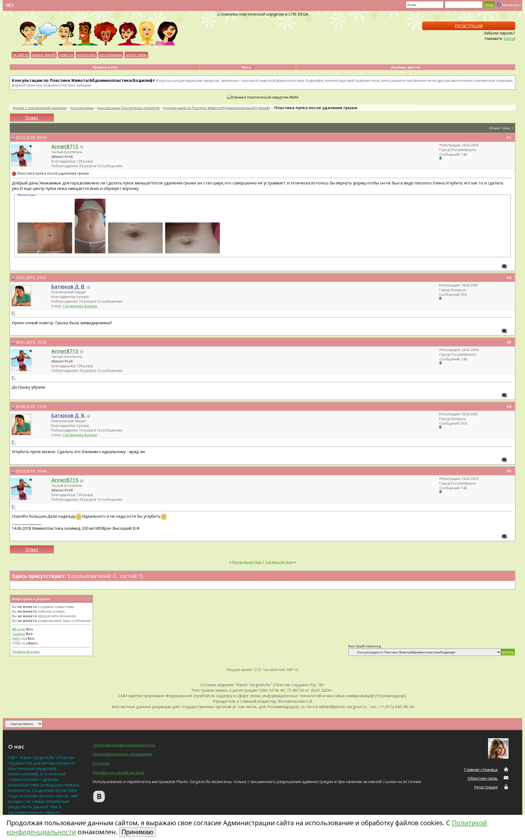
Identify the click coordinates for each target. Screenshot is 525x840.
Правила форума (26, 651)
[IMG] (16, 638)
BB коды (18, 629)
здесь (508, 38)
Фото (246, 67)
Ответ (32, 118)
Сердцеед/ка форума (80, 306)
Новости (66, 55)
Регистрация (469, 25)
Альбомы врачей (405, 67)
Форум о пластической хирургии (40, 108)
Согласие (101, 763)
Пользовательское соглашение (122, 754)
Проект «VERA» (136, 55)
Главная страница (481, 769)
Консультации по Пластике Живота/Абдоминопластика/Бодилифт (216, 108)
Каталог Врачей (44, 55)
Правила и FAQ (104, 67)
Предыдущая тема (247, 562)
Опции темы (500, 128)
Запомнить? (511, 5)
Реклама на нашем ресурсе (118, 772)
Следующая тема (279, 562)
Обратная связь (483, 778)
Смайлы (18, 634)
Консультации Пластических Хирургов (128, 108)
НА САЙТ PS (20, 55)
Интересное (86, 55)
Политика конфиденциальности (123, 745)
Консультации (110, 55)
